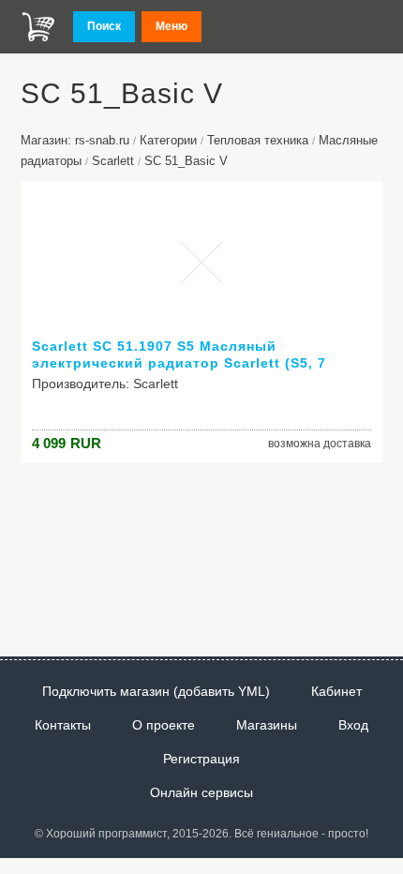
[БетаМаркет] (38, 26)
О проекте (163, 724)
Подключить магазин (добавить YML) (156, 691)
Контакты (63, 724)
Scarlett (113, 161)
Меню (171, 26)
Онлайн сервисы (201, 792)
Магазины (266, 724)
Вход (353, 724)
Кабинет (336, 691)
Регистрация (201, 758)
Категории (168, 140)
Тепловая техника (257, 140)
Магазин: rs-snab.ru (75, 140)
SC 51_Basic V (186, 161)
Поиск (104, 26)
